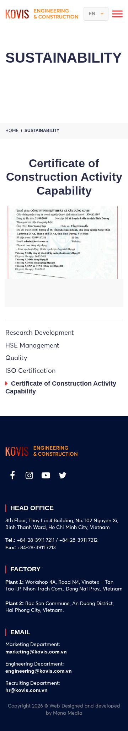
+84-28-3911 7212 (78, 540)
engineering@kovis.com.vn (38, 671)
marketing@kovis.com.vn (36, 652)
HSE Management (32, 346)
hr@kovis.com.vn (26, 690)
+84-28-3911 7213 (36, 547)
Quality (16, 358)
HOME (11, 131)
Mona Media (67, 713)
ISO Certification (30, 371)
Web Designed (66, 706)
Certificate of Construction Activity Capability (60, 387)
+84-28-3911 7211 (35, 540)
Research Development (39, 333)
